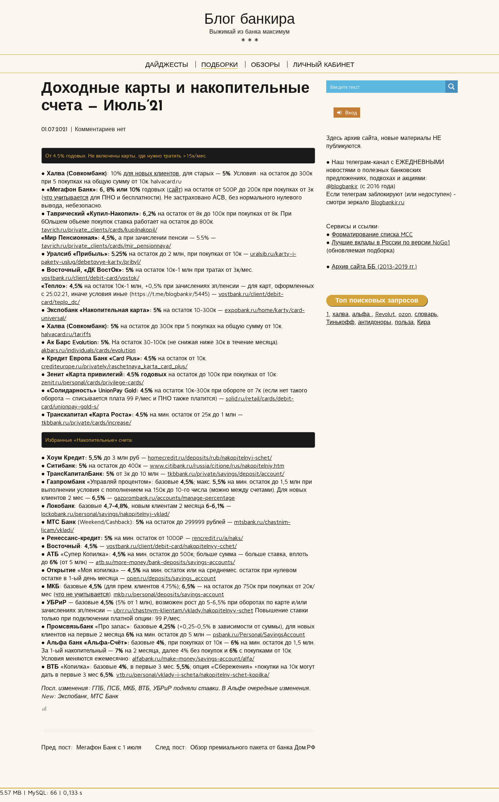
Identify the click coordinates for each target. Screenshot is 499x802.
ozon (405, 314)
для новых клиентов (151, 173)
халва (340, 314)
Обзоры (265, 65)
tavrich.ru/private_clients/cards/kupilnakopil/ (99, 229)
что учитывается (65, 197)
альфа (362, 314)
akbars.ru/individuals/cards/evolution (88, 350)
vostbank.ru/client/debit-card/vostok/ (90, 277)
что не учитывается (82, 594)
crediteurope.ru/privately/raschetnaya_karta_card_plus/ (114, 366)
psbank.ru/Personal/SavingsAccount (259, 634)
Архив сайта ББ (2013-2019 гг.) (374, 266)
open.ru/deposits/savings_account (171, 578)
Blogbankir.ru (387, 202)
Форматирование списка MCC (372, 234)
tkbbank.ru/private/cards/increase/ (86, 422)
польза (404, 322)
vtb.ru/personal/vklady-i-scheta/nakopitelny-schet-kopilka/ (192, 674)
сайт (175, 189)
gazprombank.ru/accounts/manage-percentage (174, 497)
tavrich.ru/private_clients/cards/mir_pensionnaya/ (106, 245)
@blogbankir (342, 186)
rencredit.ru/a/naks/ (217, 538)
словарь (426, 314)
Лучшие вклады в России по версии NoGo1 (391, 242)
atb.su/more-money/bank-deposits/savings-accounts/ (165, 562)
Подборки (219, 65)
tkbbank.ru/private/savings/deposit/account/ (225, 473)
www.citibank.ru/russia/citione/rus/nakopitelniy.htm (217, 465)
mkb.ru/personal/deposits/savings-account (169, 594)
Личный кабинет (323, 65)
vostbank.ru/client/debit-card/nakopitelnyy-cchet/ (171, 546)
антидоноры (374, 322)
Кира (423, 322)
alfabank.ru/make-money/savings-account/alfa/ (193, 658)
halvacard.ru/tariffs (66, 334)
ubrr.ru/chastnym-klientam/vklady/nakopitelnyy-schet (183, 610)
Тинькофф (340, 322)
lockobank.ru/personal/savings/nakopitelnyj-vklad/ (105, 513)
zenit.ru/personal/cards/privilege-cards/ (92, 382)
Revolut (385, 314)
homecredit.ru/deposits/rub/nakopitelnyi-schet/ (210, 457)
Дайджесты (166, 65)
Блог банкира (249, 19)
